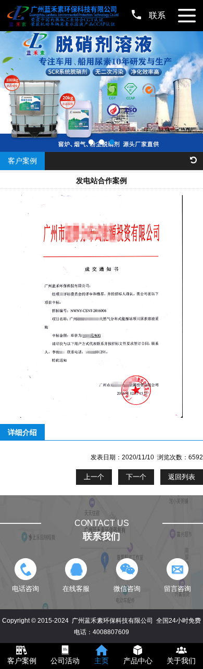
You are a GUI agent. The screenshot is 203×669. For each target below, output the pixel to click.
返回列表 (181, 477)
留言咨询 (177, 589)
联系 (157, 15)
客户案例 (21, 661)
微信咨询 (127, 589)
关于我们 (181, 661)
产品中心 (138, 661)
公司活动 (65, 661)
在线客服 (76, 589)
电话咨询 (25, 589)
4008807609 (111, 632)
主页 (101, 661)
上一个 (94, 477)
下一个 (136, 477)
